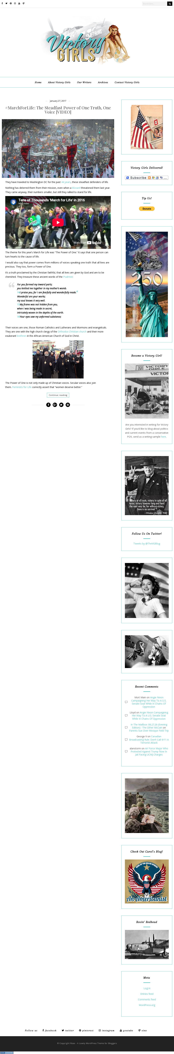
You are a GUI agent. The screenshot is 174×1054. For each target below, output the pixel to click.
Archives (103, 82)
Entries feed (146, 994)
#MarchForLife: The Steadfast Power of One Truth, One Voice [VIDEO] (58, 110)
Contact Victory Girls (127, 82)
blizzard (76, 187)
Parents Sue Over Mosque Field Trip (149, 730)
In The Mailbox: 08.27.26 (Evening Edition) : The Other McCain (149, 726)
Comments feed (147, 999)
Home (38, 82)
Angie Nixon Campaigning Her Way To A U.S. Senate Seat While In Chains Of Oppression (148, 702)
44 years (66, 182)
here (163, 436)
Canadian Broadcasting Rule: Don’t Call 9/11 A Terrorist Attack (149, 739)
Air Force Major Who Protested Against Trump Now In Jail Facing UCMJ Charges (149, 751)
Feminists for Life (21, 387)
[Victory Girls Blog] (87, 66)
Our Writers (84, 82)
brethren (21, 335)
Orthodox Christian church (72, 331)
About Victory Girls (59, 82)
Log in (147, 988)
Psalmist (68, 276)
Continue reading (58, 395)
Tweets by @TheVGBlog (146, 543)
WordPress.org (147, 1005)
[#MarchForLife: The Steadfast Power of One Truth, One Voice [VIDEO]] (58, 148)
